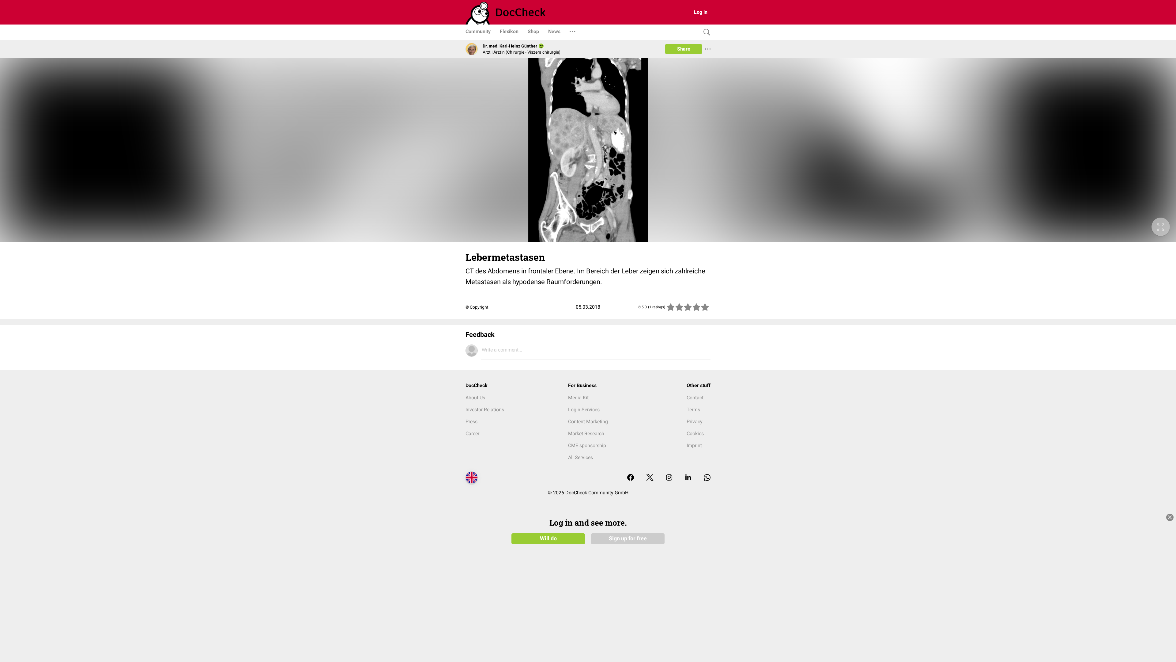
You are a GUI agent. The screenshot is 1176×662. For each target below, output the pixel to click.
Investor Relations (485, 410)
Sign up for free (628, 538)
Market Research (586, 433)
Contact (695, 398)
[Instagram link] (669, 478)
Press (471, 421)
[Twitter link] (650, 478)
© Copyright (477, 307)
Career (472, 433)
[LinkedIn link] (688, 478)
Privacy (695, 421)
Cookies (695, 433)
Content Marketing (588, 421)
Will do (548, 538)
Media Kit (578, 398)
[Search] (705, 32)
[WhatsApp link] (707, 478)
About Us (475, 398)
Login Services (584, 410)
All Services (580, 457)
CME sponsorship (587, 445)
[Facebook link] (630, 478)
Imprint (694, 445)
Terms (693, 410)
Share (683, 49)
